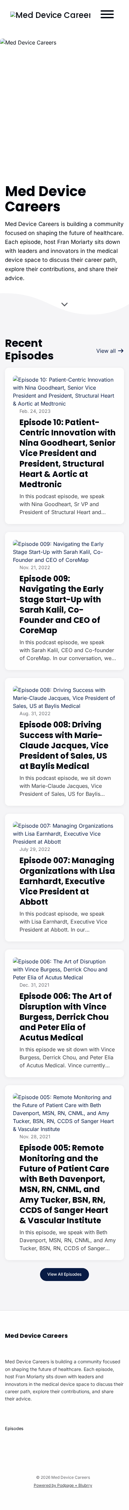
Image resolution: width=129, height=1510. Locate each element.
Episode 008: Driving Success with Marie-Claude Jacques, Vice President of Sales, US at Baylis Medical (64, 745)
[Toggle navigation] (107, 15)
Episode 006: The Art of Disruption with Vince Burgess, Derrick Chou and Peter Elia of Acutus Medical (66, 1017)
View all (106, 350)
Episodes (14, 1428)
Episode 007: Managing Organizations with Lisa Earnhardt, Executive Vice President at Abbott (67, 881)
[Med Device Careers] (50, 15)
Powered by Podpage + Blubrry (63, 1485)
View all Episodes (64, 1274)
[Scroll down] (64, 305)
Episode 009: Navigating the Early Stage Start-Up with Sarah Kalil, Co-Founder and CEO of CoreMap (62, 604)
